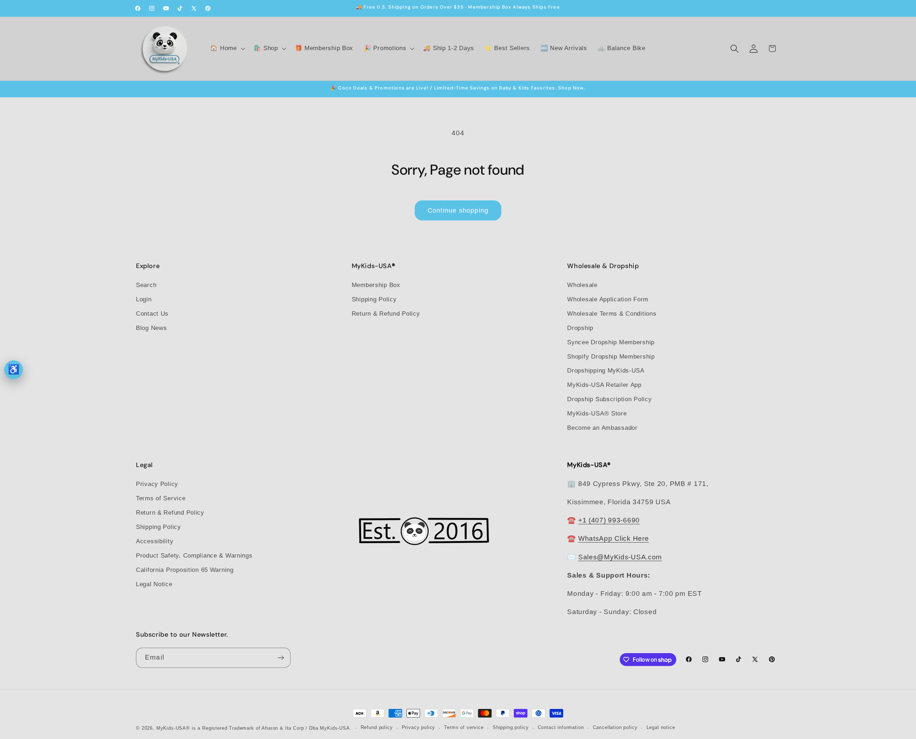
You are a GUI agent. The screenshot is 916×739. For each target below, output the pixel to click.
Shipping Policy (374, 299)
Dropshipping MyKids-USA (605, 370)
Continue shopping (458, 210)
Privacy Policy (157, 484)
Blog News (151, 328)
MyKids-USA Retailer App (604, 384)
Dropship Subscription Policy (609, 399)
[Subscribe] (280, 658)
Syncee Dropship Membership (610, 342)
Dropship (580, 328)
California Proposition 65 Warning (185, 570)
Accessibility (154, 541)
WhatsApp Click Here (613, 538)
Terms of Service (161, 498)
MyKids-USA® (173, 728)
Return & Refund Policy (386, 313)
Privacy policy (418, 727)
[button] (226, 49)
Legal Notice (154, 584)
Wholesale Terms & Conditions (611, 313)
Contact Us (152, 313)
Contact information (561, 727)
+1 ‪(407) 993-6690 (609, 520)
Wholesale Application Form (607, 299)
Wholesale (582, 285)
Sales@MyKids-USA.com (620, 557)
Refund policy (377, 727)
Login (144, 299)
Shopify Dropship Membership (610, 356)
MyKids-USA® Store (597, 413)
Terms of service (463, 727)
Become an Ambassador (602, 427)
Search (146, 285)
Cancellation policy (615, 727)
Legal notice (661, 727)
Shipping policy (511, 727)
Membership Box (376, 285)
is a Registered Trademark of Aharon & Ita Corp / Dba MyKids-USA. (272, 728)
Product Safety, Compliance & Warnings (194, 555)
